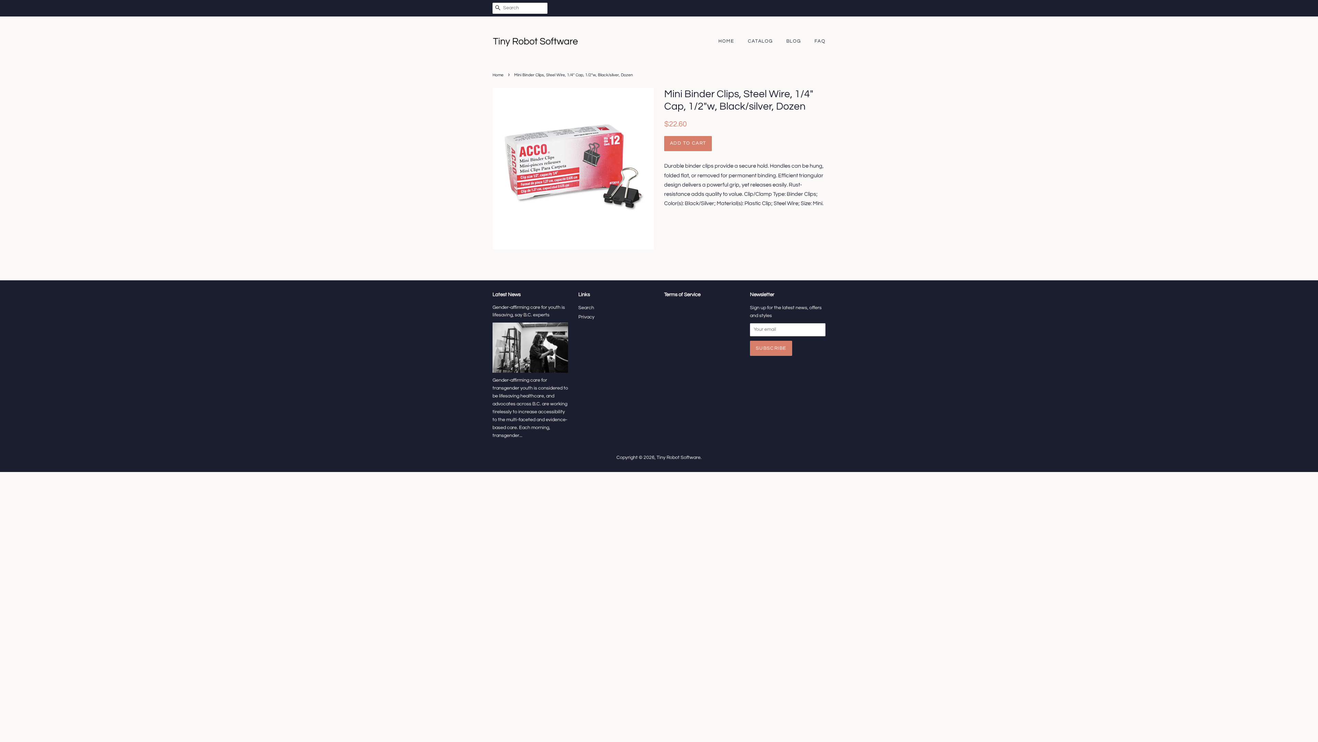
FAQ (819, 41)
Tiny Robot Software (679, 457)
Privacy (586, 317)
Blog (793, 41)
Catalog (760, 41)
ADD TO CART (688, 143)
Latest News (507, 294)
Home (726, 41)
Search (586, 307)
